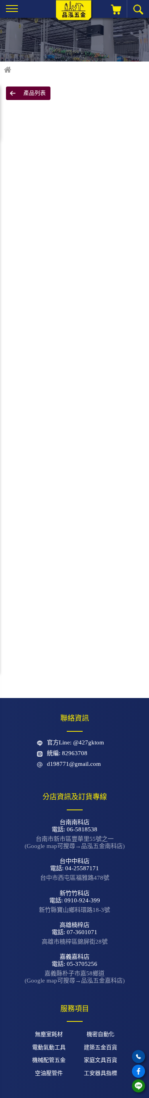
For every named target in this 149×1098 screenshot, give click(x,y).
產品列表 (34, 93)
